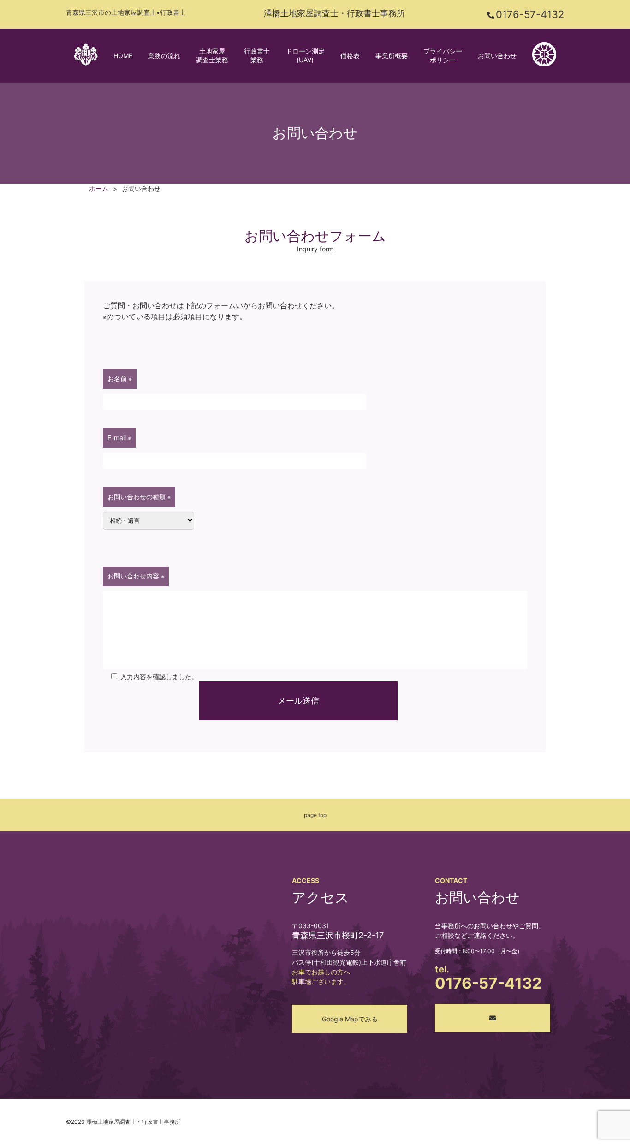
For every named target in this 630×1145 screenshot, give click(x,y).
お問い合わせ (497, 56)
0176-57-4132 (530, 14)
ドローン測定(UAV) (305, 55)
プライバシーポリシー (442, 55)
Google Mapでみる (350, 1019)
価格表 (350, 56)
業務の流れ (164, 56)
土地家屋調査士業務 (212, 55)
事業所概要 (391, 56)
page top (315, 814)
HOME (122, 56)
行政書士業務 (257, 55)
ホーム (98, 188)
